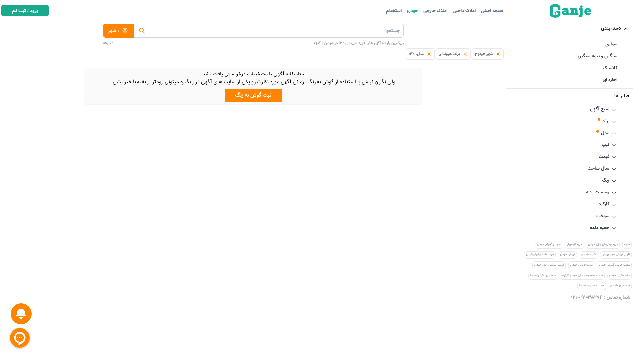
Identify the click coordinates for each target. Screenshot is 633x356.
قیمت (604, 156)
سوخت (602, 216)
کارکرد (604, 204)
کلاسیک (610, 68)
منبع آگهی (599, 109)
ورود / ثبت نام (25, 10)
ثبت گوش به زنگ (253, 95)
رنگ (605, 180)
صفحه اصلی (492, 10)
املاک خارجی (435, 10)
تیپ (605, 144)
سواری (611, 44)
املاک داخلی (464, 10)
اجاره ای (610, 79)
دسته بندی (611, 28)
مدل (605, 132)
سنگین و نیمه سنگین (597, 56)
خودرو (412, 10)
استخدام (394, 10)
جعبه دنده (599, 227)
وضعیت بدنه (597, 192)
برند (605, 121)
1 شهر (113, 30)
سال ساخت (598, 168)
